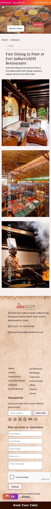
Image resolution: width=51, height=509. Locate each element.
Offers (32, 385)
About (11, 368)
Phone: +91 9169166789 (22, 326)
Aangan (9, 74)
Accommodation (16, 380)
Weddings (34, 372)
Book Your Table (25, 504)
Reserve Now (15, 28)
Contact (33, 389)
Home (5, 39)
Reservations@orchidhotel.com (27, 332)
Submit (15, 486)
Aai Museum (35, 368)
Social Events (36, 381)
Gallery (11, 372)
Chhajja (29, 71)
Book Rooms (34, 28)
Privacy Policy (25, 497)
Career (32, 393)
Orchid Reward (15, 388)
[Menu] (46, 9)
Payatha (36, 71)
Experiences (14, 376)
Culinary (12, 384)
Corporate (34, 376)
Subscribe (40, 413)
